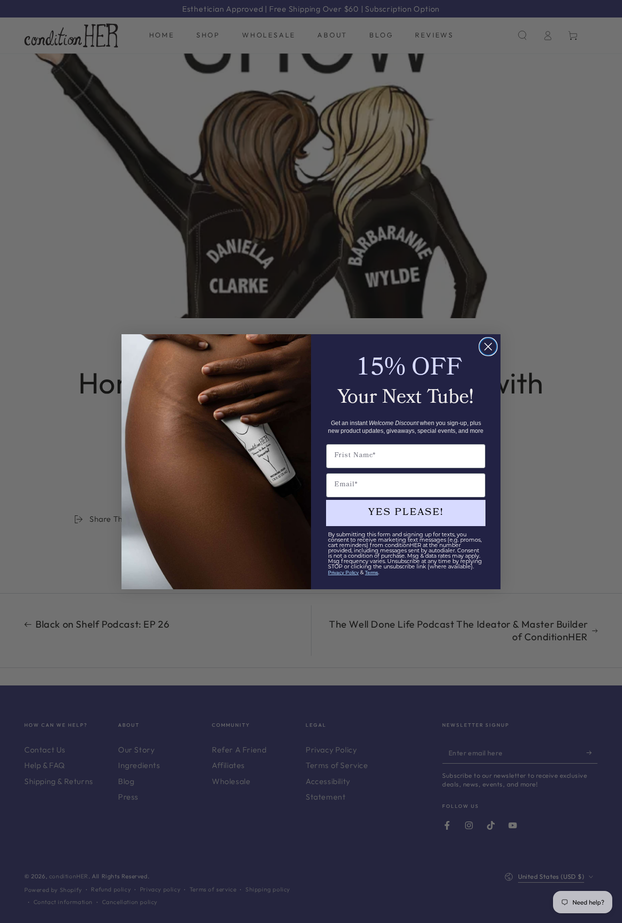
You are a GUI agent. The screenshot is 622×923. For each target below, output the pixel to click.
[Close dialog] (488, 346)
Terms (371, 572)
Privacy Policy (343, 572)
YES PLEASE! (406, 513)
